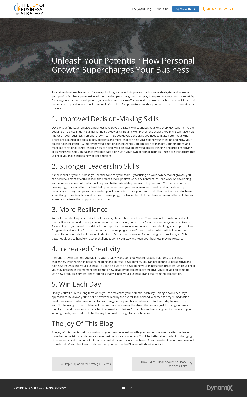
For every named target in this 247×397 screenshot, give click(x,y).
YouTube (123, 388)
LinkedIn (131, 388)
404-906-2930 (220, 8)
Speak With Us (185, 9)
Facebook (116, 388)
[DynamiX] (220, 388)
